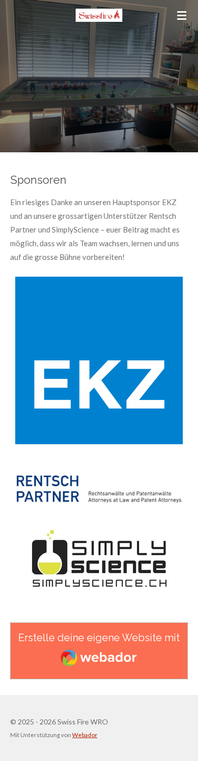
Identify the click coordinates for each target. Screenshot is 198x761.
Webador (84, 734)
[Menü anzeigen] (182, 15)
